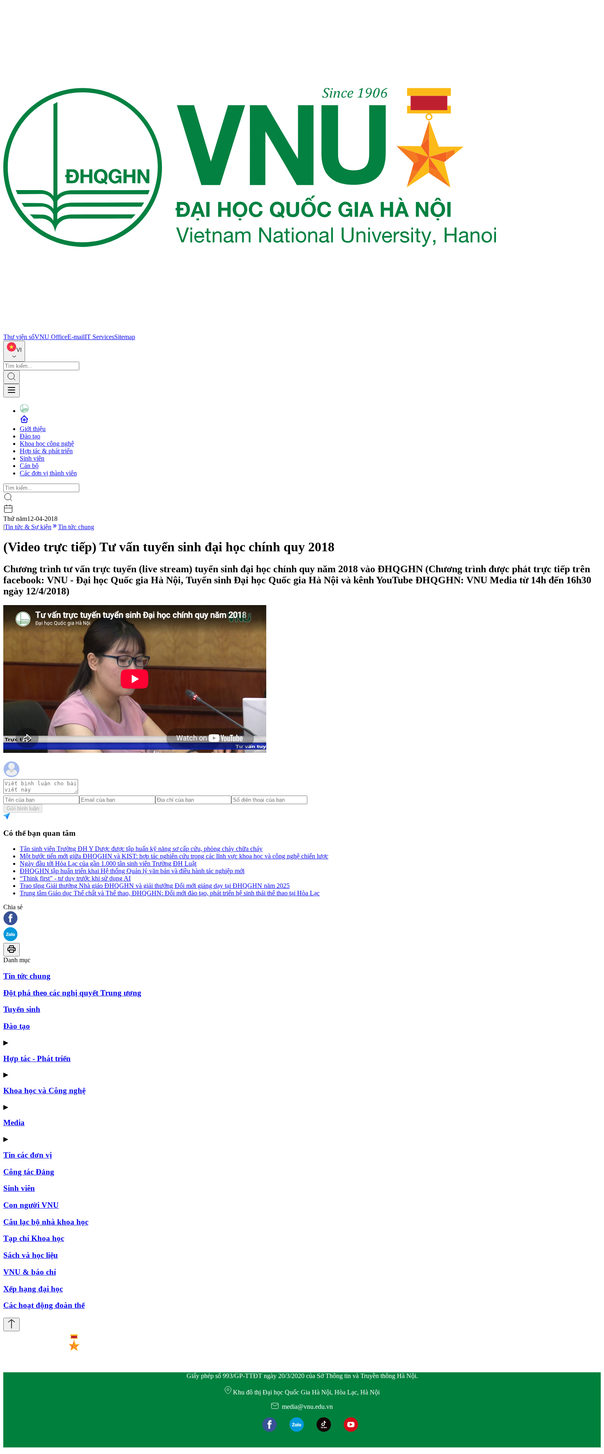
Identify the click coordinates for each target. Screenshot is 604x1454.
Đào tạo (30, 436)
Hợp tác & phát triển (46, 450)
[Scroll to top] (11, 1324)
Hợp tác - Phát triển (37, 1058)
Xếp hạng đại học (33, 1288)
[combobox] (14, 351)
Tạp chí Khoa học (33, 1238)
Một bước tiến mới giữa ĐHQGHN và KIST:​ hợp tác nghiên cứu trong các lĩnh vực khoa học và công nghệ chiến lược (174, 856)
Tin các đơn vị (27, 1155)
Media (14, 1122)
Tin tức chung (76, 526)
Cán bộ (29, 465)
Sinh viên (32, 458)
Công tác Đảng (28, 1171)
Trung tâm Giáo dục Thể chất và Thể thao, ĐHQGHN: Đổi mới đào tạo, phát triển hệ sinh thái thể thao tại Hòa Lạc (170, 893)
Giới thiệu (33, 428)
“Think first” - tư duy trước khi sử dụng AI (75, 878)
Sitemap (124, 336)
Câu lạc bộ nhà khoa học (45, 1222)
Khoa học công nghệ (47, 443)
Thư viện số (19, 336)
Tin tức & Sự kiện (28, 526)
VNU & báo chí (29, 1272)
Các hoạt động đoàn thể (44, 1305)
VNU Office (51, 336)
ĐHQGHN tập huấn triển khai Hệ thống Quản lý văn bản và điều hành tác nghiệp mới (132, 870)
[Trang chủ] (249, 329)
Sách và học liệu (30, 1255)
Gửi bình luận (23, 808)
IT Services (99, 336)
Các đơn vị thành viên (48, 473)
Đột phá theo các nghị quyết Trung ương (72, 992)
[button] (302, 919)
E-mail (76, 336)
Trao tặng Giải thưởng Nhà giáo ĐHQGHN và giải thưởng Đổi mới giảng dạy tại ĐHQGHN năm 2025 (155, 885)
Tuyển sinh (21, 1009)
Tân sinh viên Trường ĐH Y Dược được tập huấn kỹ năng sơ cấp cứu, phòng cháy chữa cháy (141, 848)
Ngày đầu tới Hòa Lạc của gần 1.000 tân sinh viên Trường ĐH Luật (108, 863)
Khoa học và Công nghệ (44, 1090)
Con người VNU (31, 1205)
